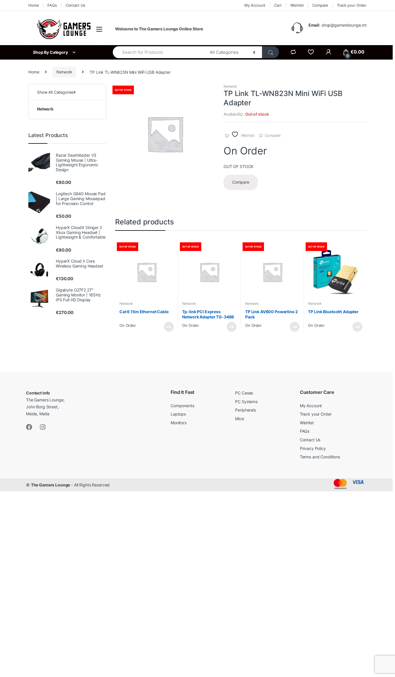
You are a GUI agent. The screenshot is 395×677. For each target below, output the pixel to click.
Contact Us (76, 5)
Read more (168, 327)
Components (182, 405)
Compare (320, 5)
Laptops (178, 414)
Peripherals (245, 409)
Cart (277, 5)
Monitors (179, 422)
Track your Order (352, 5)
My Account (255, 5)
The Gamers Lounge (50, 484)
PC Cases (244, 392)
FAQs (52, 5)
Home (33, 5)
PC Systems (246, 401)
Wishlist (297, 5)
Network (64, 71)
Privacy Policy (313, 448)
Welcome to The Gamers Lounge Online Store (159, 28)
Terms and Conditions (320, 456)
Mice (239, 418)
